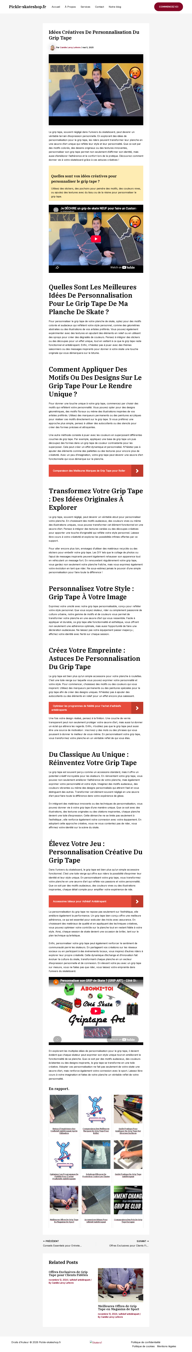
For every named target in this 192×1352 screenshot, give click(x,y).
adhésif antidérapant (80, 1279)
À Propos (70, 6)
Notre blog (115, 6)
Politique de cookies (143, 1346)
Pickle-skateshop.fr (27, 6)
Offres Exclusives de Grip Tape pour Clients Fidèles (68, 1273)
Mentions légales (166, 1346)
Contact (99, 6)
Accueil (56, 6)
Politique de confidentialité (145, 1342)
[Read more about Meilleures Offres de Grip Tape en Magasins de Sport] (120, 1285)
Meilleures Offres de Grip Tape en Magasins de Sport (118, 1307)
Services (85, 6)
